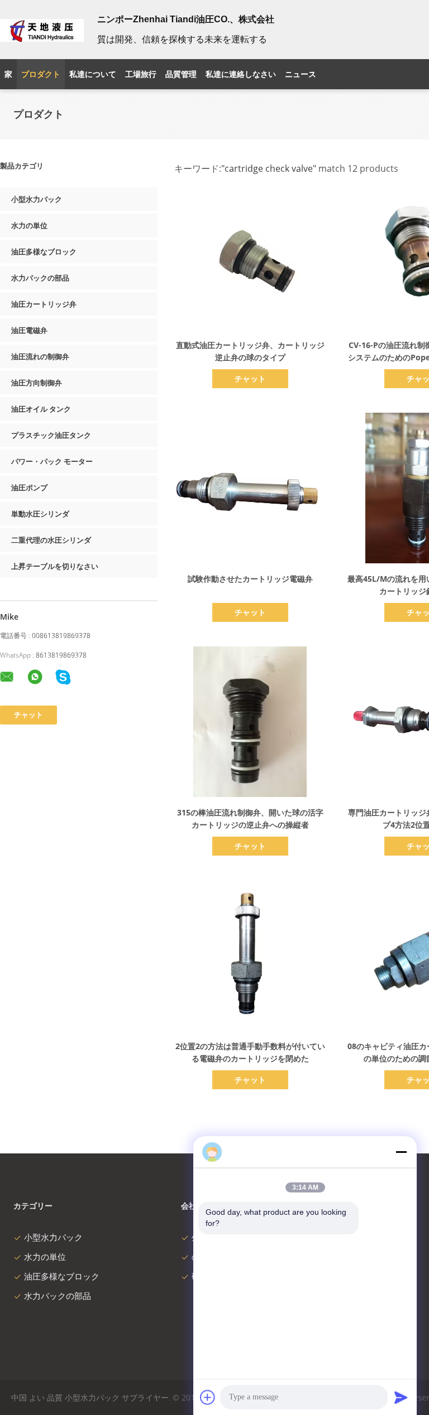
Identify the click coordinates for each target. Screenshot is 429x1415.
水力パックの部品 (40, 278)
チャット (250, 378)
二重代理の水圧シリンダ (51, 540)
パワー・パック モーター (52, 461)
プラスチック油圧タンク (51, 435)
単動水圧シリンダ (40, 514)
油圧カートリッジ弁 (44, 304)
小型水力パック (36, 199)
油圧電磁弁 (29, 330)
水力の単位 (29, 225)
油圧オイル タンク (41, 409)
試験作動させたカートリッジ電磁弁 (250, 578)
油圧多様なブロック (44, 252)
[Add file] (208, 1397)
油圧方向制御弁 (36, 383)
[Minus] (401, 1151)
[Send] (401, 1397)
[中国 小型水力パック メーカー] (42, 29)
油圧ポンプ (29, 487)
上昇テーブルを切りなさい (54, 566)
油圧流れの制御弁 (40, 356)
